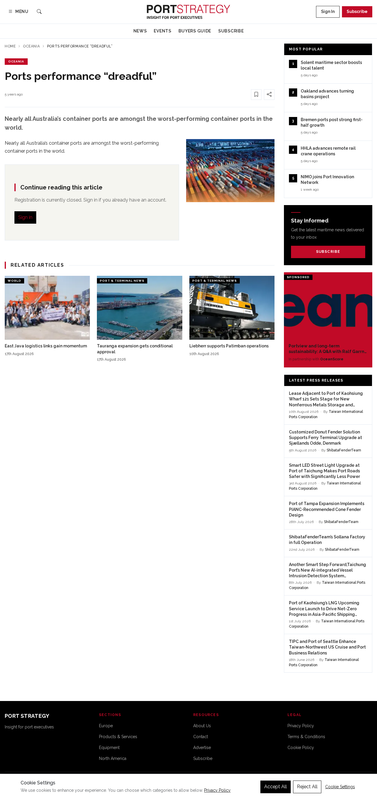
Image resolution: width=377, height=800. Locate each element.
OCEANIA (16, 61)
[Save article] (256, 94)
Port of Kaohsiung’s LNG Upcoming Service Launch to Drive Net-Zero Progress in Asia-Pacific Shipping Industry (324, 609)
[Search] (39, 12)
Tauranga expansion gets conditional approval (135, 349)
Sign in (25, 217)
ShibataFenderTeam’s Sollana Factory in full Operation (327, 540)
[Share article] (269, 94)
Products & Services (118, 736)
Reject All (307, 786)
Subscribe (357, 11)
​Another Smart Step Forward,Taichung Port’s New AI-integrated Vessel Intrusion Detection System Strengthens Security (327, 570)
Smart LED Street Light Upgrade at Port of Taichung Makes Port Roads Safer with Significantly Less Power (324, 471)
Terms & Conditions (306, 736)
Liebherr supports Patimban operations (229, 346)
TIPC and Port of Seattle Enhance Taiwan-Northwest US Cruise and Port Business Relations (327, 647)
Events (162, 31)
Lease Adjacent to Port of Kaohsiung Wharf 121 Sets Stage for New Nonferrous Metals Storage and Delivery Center (326, 399)
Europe (106, 725)
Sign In (328, 11)
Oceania (31, 46)
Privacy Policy (300, 725)
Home (10, 46)
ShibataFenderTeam (344, 450)
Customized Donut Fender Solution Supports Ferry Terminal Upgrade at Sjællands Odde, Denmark (325, 438)
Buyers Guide (194, 31)
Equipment (109, 747)
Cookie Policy (300, 747)
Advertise (202, 747)
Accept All (275, 786)
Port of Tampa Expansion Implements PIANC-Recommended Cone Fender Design (326, 509)
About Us (202, 725)
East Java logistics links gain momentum (46, 346)
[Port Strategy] (188, 12)
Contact (200, 736)
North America (112, 758)
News (140, 31)
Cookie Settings (340, 786)
